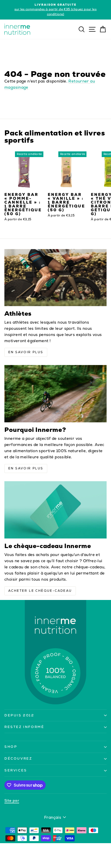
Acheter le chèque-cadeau (40, 591)
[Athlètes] (55, 277)
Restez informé (24, 727)
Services (15, 770)
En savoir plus (25, 352)
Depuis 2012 (19, 715)
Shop (10, 746)
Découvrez (18, 758)
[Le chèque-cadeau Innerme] (55, 510)
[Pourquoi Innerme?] (55, 393)
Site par (11, 800)
